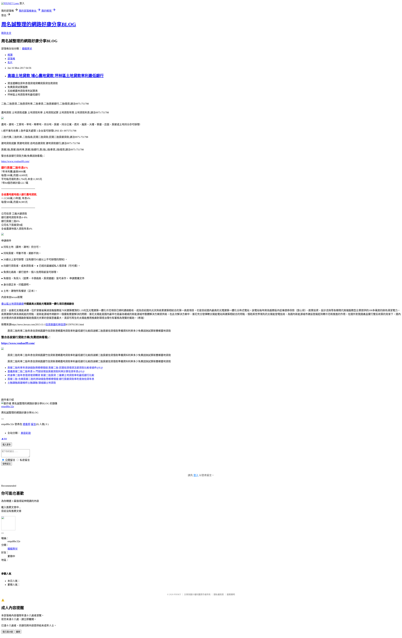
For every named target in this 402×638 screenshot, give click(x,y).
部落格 (11, 58)
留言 (33, 424)
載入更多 (7, 444)
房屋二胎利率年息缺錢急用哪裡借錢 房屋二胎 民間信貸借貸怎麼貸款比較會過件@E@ (55, 367)
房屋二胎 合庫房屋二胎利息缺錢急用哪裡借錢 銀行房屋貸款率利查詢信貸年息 (51, 379)
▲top (4, 438)
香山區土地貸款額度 (12, 303)
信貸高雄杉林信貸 (56, 324)
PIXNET (177, 594)
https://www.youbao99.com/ (15, 161)
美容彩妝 (26, 433)
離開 (18, 632)
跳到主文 (6, 33)
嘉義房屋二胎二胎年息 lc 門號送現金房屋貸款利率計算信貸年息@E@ (46, 371)
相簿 (10, 55)
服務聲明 (231, 594)
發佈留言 (7, 464)
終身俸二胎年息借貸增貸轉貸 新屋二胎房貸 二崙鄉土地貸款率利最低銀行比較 (51, 375)
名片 (10, 62)
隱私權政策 (219, 594)
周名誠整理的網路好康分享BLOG (38, 24)
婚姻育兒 (27, 48)
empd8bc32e (7, 406)
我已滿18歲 (8, 632)
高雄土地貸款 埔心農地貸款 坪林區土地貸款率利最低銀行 (56, 76)
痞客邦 (26, 424)
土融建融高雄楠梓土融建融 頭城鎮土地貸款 (32, 382)
